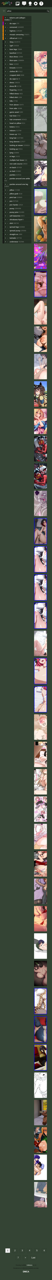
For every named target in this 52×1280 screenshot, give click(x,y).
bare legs (13, 49)
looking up (14, 149)
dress (12, 82)
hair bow (13, 116)
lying (11, 153)
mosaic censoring (17, 34)
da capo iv (14, 79)
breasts (13, 68)
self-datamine (15, 216)
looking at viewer (16, 145)
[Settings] (36, 5)
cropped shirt (15, 75)
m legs (12, 156)
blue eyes (13, 60)
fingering (13, 90)
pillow (12, 190)
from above (14, 105)
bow (11, 64)
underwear (14, 242)
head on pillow (15, 123)
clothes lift (14, 71)
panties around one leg (19, 184)
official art (13, 38)
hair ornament (15, 119)
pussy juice (14, 212)
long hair (13, 138)
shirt (11, 223)
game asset (14, 112)
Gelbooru (29, 1265)
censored (13, 27)
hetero (12, 127)
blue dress (14, 57)
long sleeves (15, 142)
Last (33, 1258)
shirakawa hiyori (16, 219)
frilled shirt (14, 97)
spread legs (14, 227)
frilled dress (14, 94)
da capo (13, 23)
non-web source (16, 164)
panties (12, 175)
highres (13, 31)
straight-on (14, 234)
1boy (12, 42)
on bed (12, 171)
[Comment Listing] (24, 5)
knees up (13, 134)
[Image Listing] (18, 5)
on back (13, 167)
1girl (11, 46)
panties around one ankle (20, 178)
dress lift (13, 86)
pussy (12, 208)
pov (11, 201)
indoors (13, 130)
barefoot (13, 53)
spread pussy (15, 231)
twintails (13, 238)
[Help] (41, 5)
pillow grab (14, 194)
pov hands (14, 205)
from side (13, 108)
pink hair (13, 197)
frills (11, 101)
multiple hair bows (17, 160)
